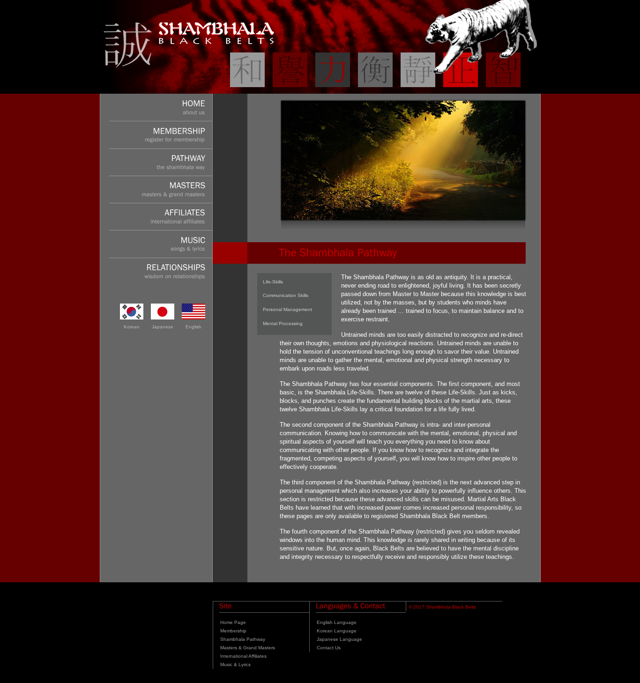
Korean (132, 326)
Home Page (233, 622)
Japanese (162, 326)
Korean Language (337, 630)
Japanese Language (339, 639)
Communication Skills (285, 295)
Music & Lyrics (235, 664)
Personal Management (287, 309)
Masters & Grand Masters (247, 647)
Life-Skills (273, 281)
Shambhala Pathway (242, 639)
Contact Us (329, 647)
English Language (337, 622)
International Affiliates (243, 656)
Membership (233, 630)
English (193, 326)
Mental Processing (283, 323)
